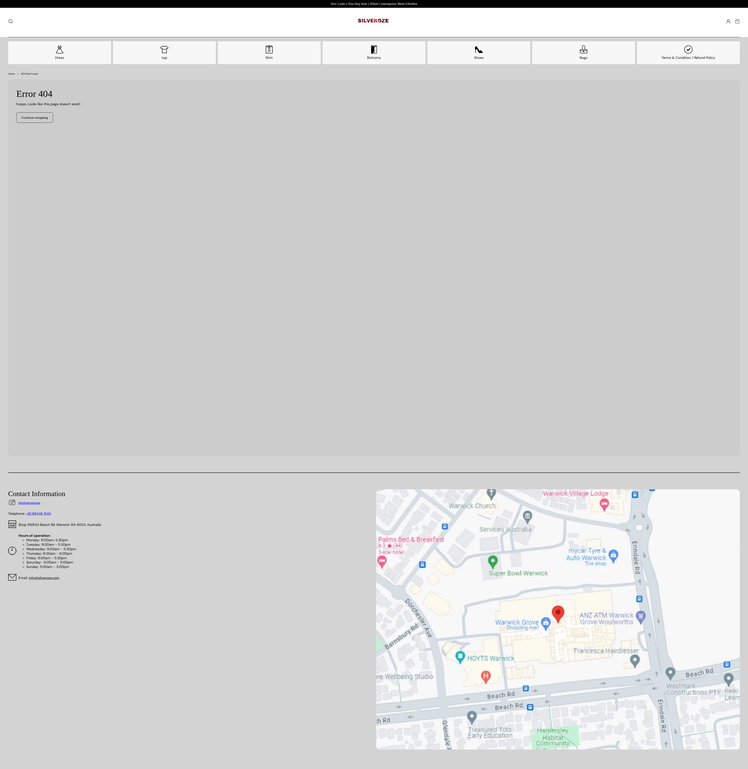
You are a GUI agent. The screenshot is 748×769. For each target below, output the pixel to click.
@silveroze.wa (29, 503)
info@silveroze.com (44, 578)
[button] (10, 21)
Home (11, 73)
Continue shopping (34, 118)
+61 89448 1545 (38, 513)
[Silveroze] (373, 21)
